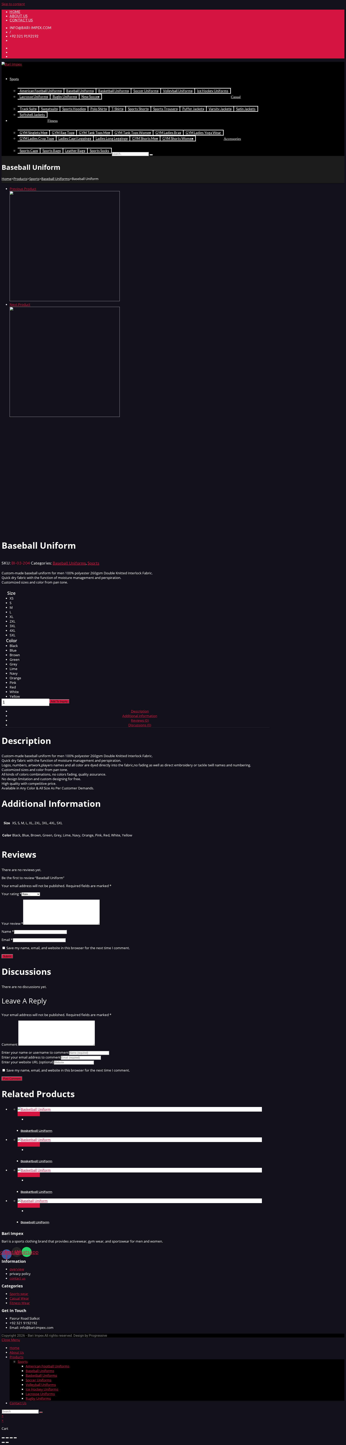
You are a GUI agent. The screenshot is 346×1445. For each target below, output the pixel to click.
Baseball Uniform (35, 1222)
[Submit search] (41, 1412)
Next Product (20, 304)
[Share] (7, 1437)
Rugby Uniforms (38, 1398)
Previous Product (23, 188)
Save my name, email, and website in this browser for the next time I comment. (68, 948)
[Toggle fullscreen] (11, 1437)
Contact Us (18, 1403)
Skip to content (13, 4)
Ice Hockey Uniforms (42, 1389)
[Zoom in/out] (15, 1437)
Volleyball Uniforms (41, 1384)
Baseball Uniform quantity (29, 701)
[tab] (140, 711)
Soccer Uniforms (38, 1380)
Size (11, 593)
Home (6, 178)
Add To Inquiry (59, 701)
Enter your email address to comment (31, 1057)
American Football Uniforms (47, 1366)
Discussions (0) (139, 725)
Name (8, 931)
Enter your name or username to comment (35, 1052)
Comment (9, 1044)
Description (140, 711)
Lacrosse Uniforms (40, 1394)
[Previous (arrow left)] (3, 1442)
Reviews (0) (140, 720)
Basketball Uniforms (41, 1375)
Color (11, 640)
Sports (34, 178)
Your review (12, 923)
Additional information (139, 715)
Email (7, 939)
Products (20, 178)
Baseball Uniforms (55, 178)
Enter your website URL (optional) (28, 1062)
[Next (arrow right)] (7, 1442)
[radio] (15, 598)
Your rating (11, 894)
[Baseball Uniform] (65, 300)
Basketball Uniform (36, 1131)
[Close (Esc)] (3, 1437)
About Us (17, 1352)
